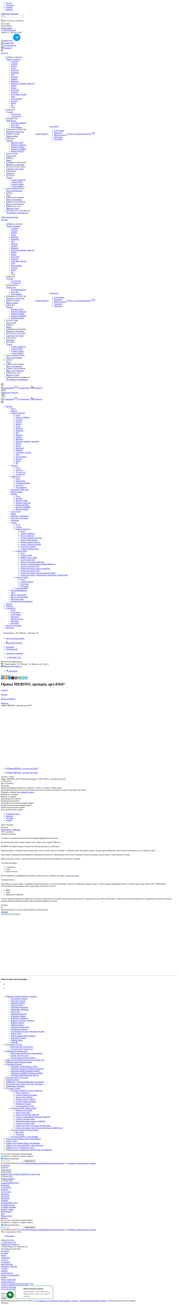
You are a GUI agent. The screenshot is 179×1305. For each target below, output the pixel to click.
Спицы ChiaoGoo (27, 533)
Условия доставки (8, 1207)
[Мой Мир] (9, 677)
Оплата (9, 3)
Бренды (4, 1218)
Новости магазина (11, 1158)
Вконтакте (13, 671)
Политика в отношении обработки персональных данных (18, 1287)
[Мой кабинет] (2, 50)
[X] (12, 677)
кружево (4, 1253)
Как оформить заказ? (25, 792)
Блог (3, 1214)
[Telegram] (26, 677)
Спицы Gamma (26, 582)
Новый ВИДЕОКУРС (10, 1183)
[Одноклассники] (5, 677)
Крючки (19, 498)
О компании (6, 1187)
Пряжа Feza (20, 481)
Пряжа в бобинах (23, 417)
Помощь (9, 10)
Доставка (10, 5)
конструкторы (7, 1264)
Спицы (19, 527)
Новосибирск (6, 28)
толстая (4, 1269)
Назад (13, 409)
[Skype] (22, 677)
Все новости (6, 1170)
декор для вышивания (10, 1275)
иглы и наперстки (8, 1279)
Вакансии (5, 1194)
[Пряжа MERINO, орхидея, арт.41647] (22, 768)
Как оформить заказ (9, 1203)
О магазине (15, 612)
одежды (4, 1260)
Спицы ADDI (26, 555)
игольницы (5, 1262)
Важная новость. (8, 1179)
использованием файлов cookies (93, 1301)
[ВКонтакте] (2, 677)
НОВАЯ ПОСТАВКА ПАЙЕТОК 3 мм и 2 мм (20, 1174)
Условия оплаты (7, 1205)
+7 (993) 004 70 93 (8, 30)
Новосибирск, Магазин (10, 830)
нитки (3, 1255)
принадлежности (8, 1282)
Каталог (14, 411)
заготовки (5, 1251)
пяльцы (4, 1277)
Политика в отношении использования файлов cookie (17, 1284)
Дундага (19, 470)
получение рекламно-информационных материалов (42, 1163)
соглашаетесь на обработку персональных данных (57, 1301)
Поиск (4, 1298)
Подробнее (5, 1165)
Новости (4, 1190)
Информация (6, 1211)
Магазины (5, 1198)
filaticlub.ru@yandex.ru (12, 666)
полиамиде (5, 1258)
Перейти (4, 912)
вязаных (4, 1271)
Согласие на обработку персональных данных (15, 1285)
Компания (5, 1185)
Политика (5, 1196)
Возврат (9, 7)
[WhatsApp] (19, 677)
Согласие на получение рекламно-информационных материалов (20, 1289)
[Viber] (16, 677)
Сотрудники (6, 1192)
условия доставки (72, 876)
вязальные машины (9, 1266)
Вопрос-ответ (6, 1216)
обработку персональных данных (82, 1163)
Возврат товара (7, 1209)
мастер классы (7, 1273)
